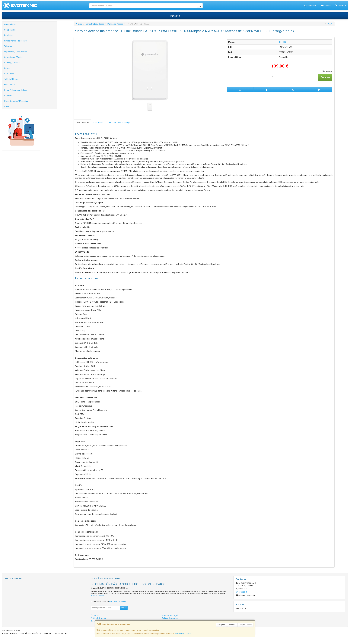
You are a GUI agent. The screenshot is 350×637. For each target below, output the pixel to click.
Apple (6, 106)
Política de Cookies (183, 633)
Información (99, 122)
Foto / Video (9, 85)
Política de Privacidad (97, 595)
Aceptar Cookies (246, 625)
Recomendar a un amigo (119, 122)
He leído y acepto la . (110, 601)
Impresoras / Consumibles (15, 52)
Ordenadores (10, 24)
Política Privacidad (98, 618)
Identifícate (311, 6)
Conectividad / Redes (13, 57)
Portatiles (175, 16)
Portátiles (8, 35)
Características (82, 122)
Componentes (10, 30)
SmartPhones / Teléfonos (15, 41)
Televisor (8, 46)
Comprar (325, 77)
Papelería (8, 95)
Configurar (221, 625)
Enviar (123, 608)
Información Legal (170, 615)
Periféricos (9, 74)
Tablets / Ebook (11, 79)
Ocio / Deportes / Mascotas (16, 101)
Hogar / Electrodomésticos (15, 90)
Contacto (327, 6)
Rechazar (232, 625)
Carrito (341, 6)
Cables (7, 68)
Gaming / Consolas (12, 63)
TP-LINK (282, 42)
